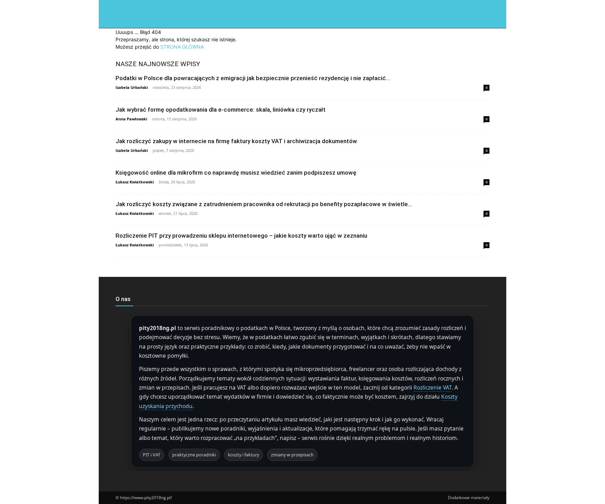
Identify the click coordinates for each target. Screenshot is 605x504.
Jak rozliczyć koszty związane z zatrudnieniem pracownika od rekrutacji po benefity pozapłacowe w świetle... (264, 204)
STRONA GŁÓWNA (182, 47)
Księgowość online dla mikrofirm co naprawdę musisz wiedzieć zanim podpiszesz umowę (236, 172)
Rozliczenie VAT (432, 387)
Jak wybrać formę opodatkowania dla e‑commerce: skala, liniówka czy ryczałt (221, 109)
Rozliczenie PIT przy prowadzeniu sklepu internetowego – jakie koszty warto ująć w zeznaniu (241, 235)
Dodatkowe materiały (468, 497)
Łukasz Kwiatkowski (135, 181)
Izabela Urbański (132, 87)
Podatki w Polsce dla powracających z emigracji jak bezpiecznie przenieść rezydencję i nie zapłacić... (253, 78)
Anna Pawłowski (131, 118)
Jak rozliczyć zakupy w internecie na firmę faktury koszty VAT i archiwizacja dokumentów (236, 141)
